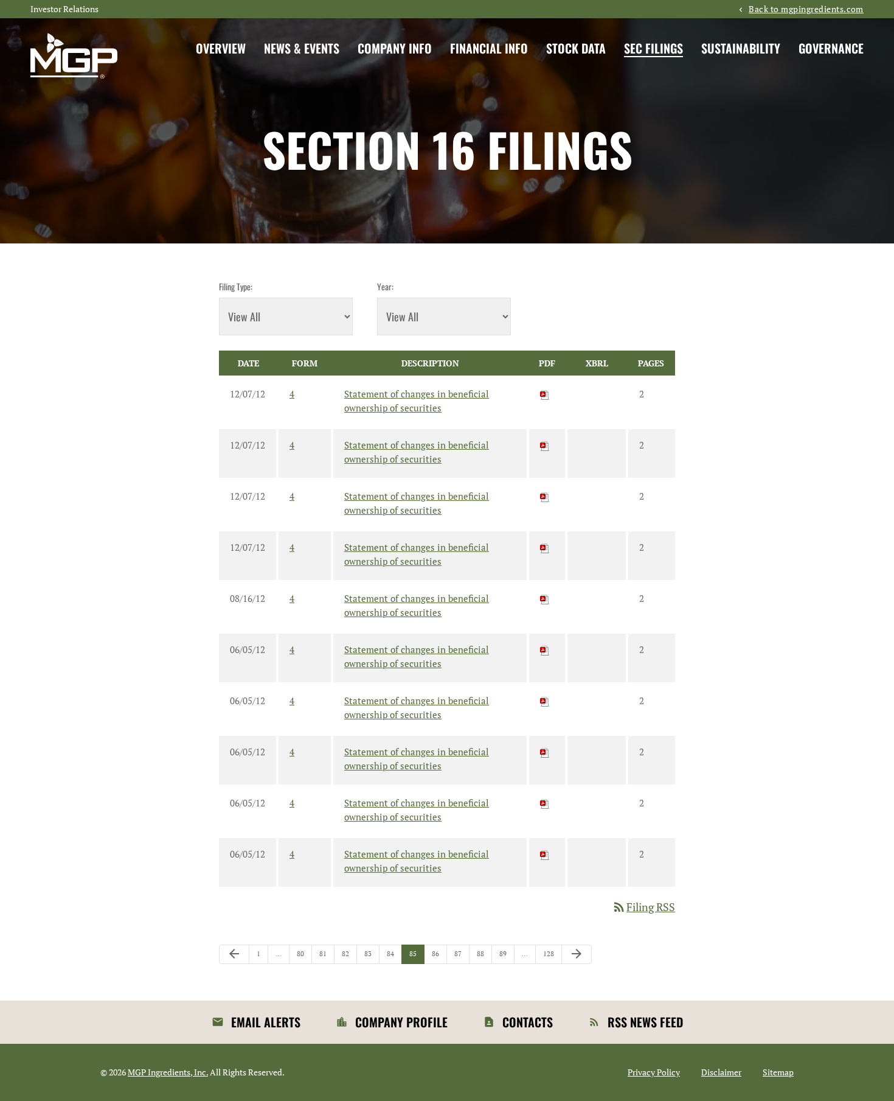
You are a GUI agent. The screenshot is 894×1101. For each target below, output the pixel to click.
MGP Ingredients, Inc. (168, 1072)
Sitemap (778, 1072)
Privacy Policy (654, 1072)
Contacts (527, 1022)
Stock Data (576, 48)
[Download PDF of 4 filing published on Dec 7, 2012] (545, 394)
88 (483, 953)
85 (416, 953)
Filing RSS (643, 907)
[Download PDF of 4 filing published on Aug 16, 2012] (545, 598)
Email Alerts (265, 1022)
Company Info (395, 48)
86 (438, 953)
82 (348, 953)
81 (326, 953)
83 (371, 953)
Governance (831, 48)
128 (550, 953)
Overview (221, 48)
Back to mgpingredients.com (806, 9)
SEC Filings (653, 48)
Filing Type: (235, 286)
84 (393, 953)
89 (506, 953)
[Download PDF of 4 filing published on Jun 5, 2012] (545, 649)
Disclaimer (721, 1072)
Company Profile (401, 1022)
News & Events (301, 48)
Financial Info (489, 48)
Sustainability (740, 48)
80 (303, 953)
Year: (385, 286)
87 (461, 953)
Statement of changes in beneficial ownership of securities (416, 401)
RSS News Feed (645, 1022)
